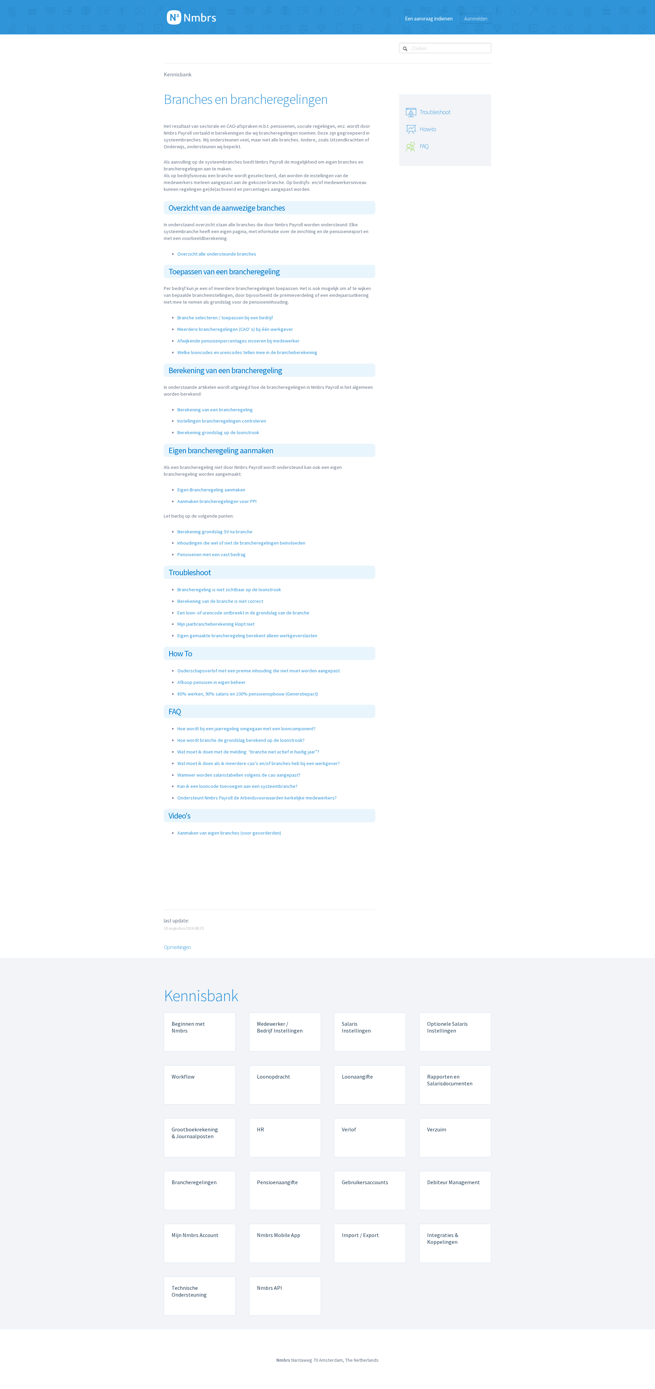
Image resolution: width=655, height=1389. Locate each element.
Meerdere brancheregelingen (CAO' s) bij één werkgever (235, 329)
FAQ (424, 146)
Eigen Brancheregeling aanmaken (211, 490)
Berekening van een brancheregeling (215, 410)
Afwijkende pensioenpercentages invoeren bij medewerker (238, 341)
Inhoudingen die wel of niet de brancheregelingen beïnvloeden (241, 543)
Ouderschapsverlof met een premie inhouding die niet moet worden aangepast (258, 671)
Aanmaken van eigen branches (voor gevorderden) (229, 833)
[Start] (191, 17)
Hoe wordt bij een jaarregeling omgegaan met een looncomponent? (246, 729)
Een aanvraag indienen (429, 18)
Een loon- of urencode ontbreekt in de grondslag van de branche (243, 613)
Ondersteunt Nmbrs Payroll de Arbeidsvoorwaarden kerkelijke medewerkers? (257, 798)
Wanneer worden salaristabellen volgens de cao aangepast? (239, 775)
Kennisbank (177, 74)
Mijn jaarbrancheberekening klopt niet (215, 624)
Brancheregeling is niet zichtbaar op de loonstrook (229, 589)
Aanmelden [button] (475, 18)
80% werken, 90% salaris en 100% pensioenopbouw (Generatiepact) (247, 694)
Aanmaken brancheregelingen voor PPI (217, 501)
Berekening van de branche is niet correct (220, 601)
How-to (428, 129)
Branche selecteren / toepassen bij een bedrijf (225, 318)
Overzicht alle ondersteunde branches (216, 254)
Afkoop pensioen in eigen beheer (211, 682)
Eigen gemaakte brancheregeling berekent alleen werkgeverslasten (247, 635)
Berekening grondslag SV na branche (214, 532)
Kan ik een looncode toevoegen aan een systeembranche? (237, 786)
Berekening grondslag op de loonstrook (218, 432)
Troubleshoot (435, 112)
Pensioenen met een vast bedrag (211, 554)
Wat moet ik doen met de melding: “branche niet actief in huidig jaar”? (248, 752)
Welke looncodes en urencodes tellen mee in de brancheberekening (247, 352)
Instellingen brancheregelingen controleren (221, 421)
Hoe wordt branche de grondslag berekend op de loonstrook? (241, 740)
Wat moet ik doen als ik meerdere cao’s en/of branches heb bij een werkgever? (258, 763)
